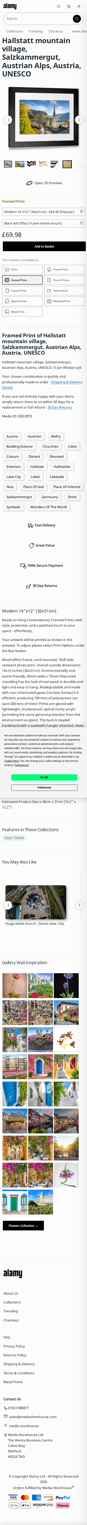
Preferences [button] (21, 765)
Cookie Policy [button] (11, 761)
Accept (44, 777)
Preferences (44, 787)
